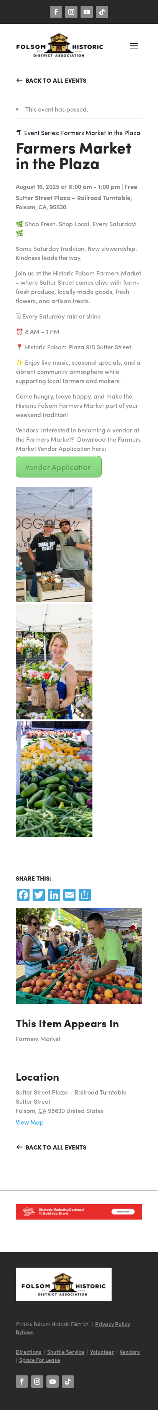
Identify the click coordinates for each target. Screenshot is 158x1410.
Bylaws (25, 1332)
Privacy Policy (112, 1324)
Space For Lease (39, 1359)
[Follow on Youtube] (87, 12)
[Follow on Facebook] (56, 12)
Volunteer (102, 1351)
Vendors (130, 1351)
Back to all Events (55, 80)
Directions (28, 1351)
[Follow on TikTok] (102, 12)
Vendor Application (58, 466)
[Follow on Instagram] (71, 12)
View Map (30, 1122)
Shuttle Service (65, 1351)
